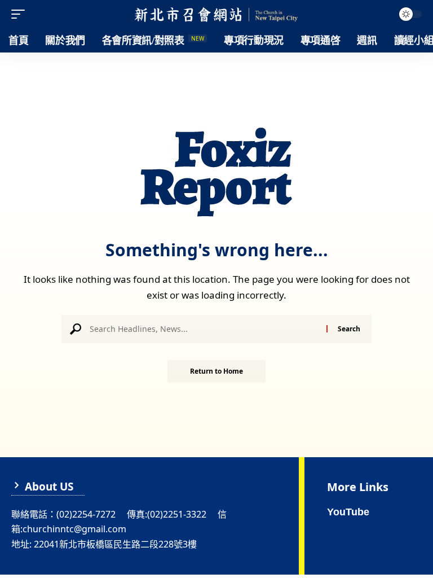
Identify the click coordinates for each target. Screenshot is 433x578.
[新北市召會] (216, 14)
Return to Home (216, 371)
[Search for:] (203, 329)
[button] (20, 14)
